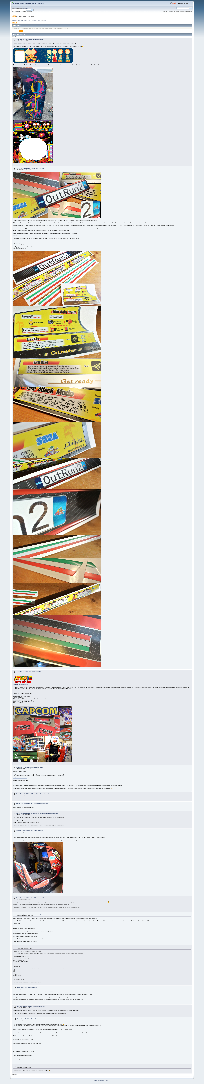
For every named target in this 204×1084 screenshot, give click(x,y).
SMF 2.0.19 (96, 1080)
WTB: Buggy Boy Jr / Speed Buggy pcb (40, 803)
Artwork (18, 39)
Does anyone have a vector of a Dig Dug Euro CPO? (33, 1006)
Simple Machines (108, 1080)
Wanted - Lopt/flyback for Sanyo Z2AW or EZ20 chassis (44, 1065)
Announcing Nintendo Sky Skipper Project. (33, 767)
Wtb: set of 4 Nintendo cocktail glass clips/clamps (42, 793)
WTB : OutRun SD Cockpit (37, 830)
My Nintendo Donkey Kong (31, 1018)
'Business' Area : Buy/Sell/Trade (23, 168)
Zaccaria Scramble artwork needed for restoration (31, 39)
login (23, 8)
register (26, 8)
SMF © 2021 (101, 1080)
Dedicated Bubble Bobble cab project (33, 914)
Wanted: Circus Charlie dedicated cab (39, 897)
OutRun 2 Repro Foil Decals (37, 168)
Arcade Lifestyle (19, 767)
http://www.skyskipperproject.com (20, 777)
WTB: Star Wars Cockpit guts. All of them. (41, 947)
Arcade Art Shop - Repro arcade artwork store (30, 671)
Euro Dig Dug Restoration (31, 987)
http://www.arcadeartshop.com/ (21, 684)
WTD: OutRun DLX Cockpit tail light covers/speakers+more (44, 813)
